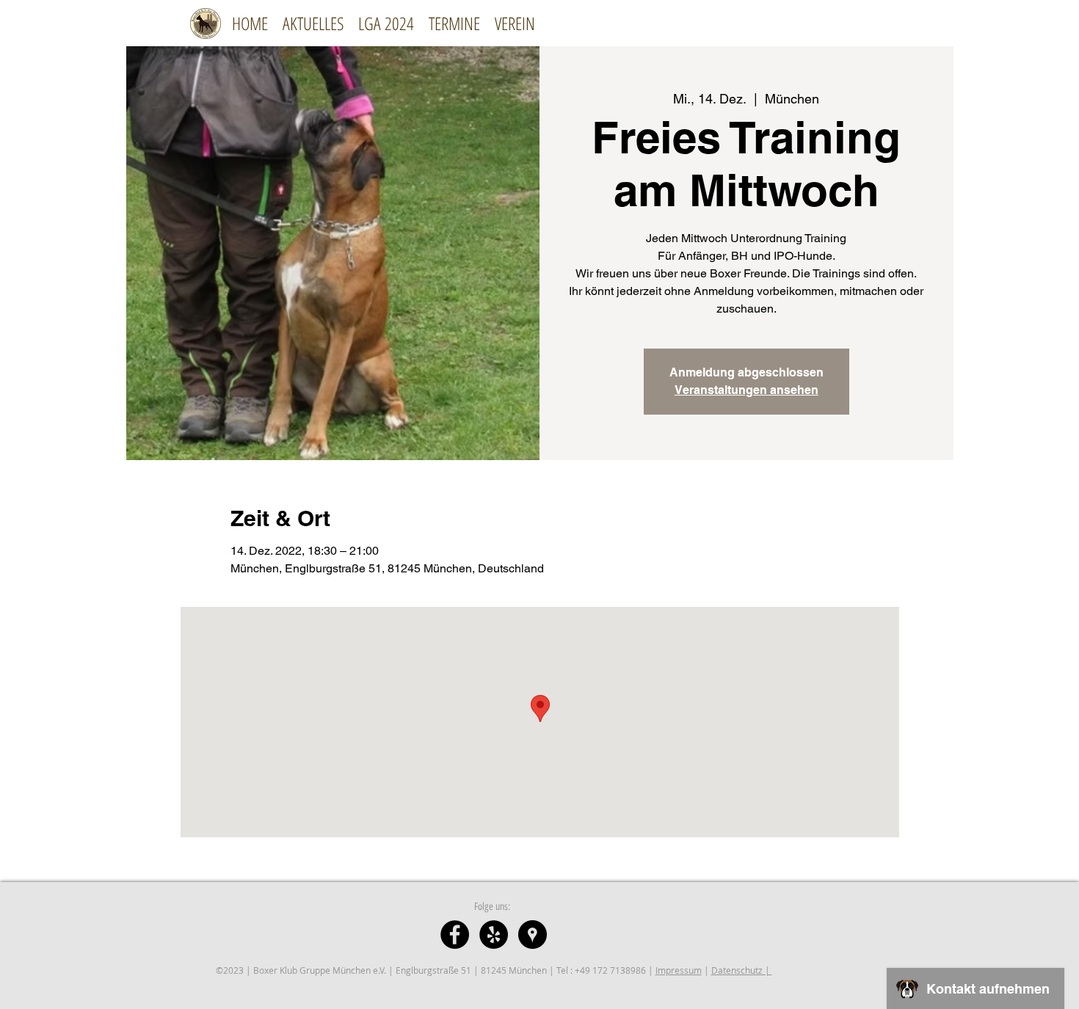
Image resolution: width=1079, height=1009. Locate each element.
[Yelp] (493, 934)
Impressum (678, 970)
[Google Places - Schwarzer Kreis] (532, 934)
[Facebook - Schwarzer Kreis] (454, 934)
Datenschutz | (741, 970)
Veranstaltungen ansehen (746, 390)
